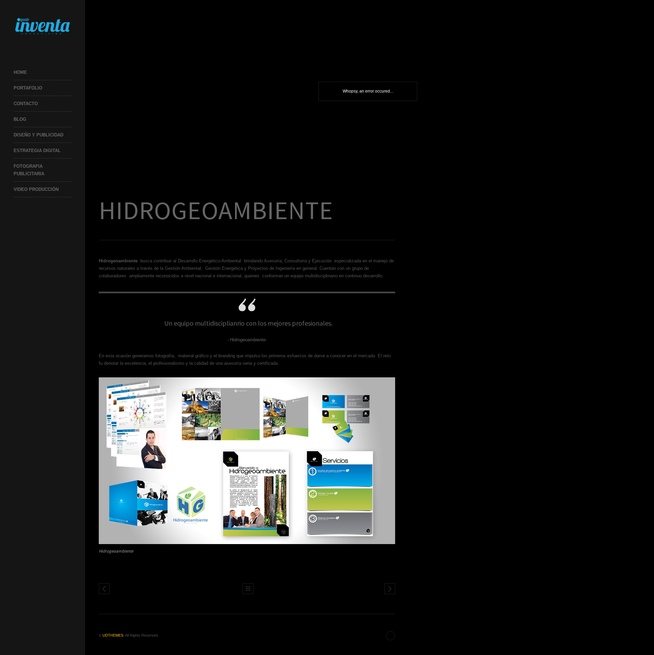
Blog (20, 119)
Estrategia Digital (37, 150)
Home (20, 72)
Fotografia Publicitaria (29, 170)
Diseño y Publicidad (38, 134)
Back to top (390, 635)
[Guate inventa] (42, 26)
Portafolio (28, 88)
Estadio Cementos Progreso (389, 588)
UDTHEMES (113, 635)
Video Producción (36, 189)
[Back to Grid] (248, 588)
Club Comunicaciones (104, 588)
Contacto (26, 103)
